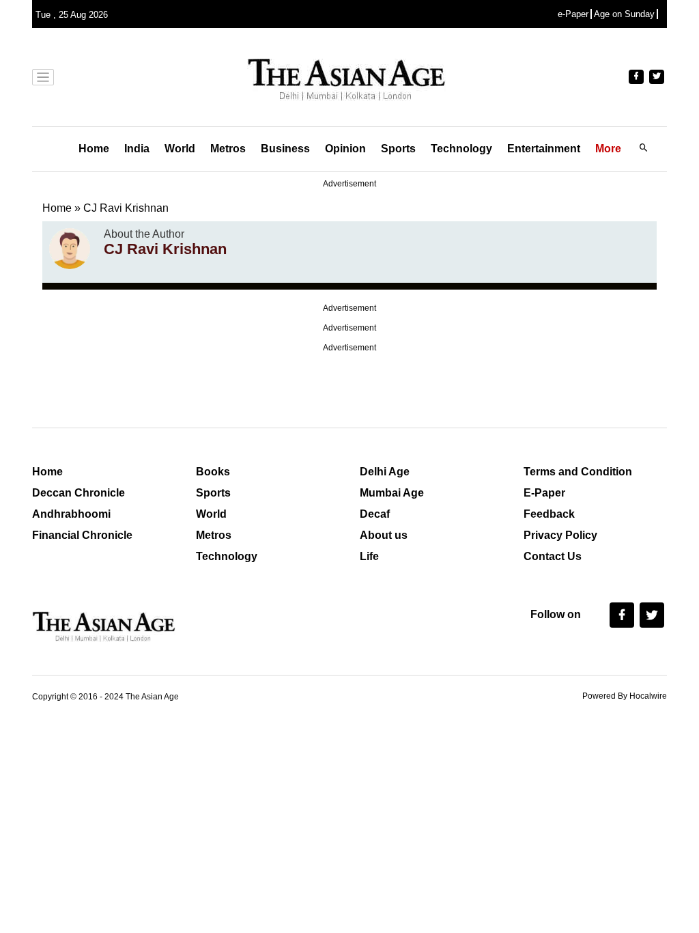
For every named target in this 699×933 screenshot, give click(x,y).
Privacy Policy (560, 535)
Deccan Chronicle (78, 493)
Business (285, 148)
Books (213, 471)
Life (369, 556)
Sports (398, 148)
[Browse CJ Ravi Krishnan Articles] (69, 248)
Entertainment (543, 148)
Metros (228, 148)
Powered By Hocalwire (624, 696)
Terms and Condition (578, 471)
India (136, 148)
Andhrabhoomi (71, 514)
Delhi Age (385, 471)
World (180, 148)
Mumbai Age (392, 493)
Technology (461, 148)
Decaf (375, 514)
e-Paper (573, 14)
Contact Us (553, 556)
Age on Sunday (624, 14)
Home (94, 148)
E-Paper (544, 493)
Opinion (345, 148)
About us (384, 535)
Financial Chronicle (82, 535)
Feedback (549, 514)
